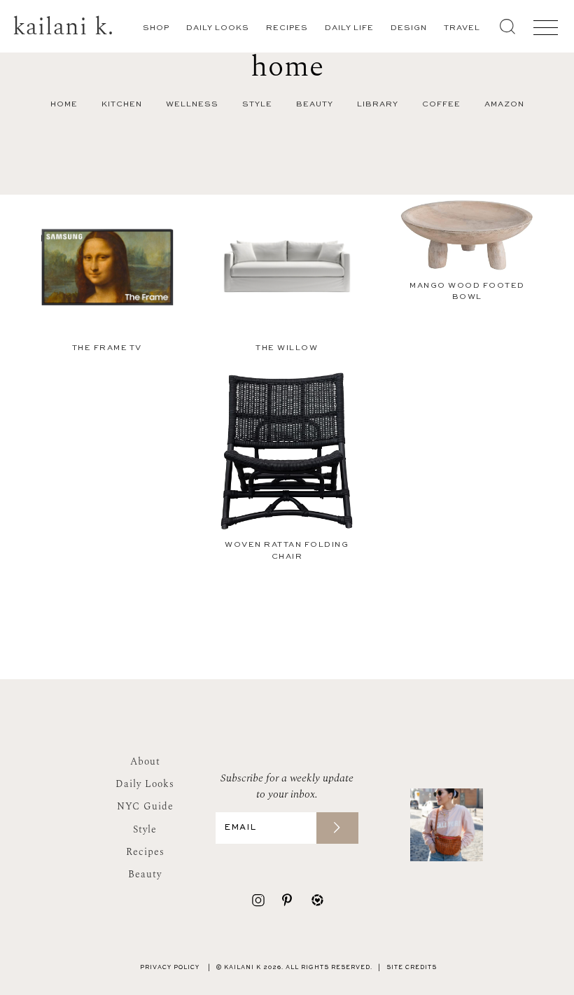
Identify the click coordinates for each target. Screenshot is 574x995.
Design (409, 28)
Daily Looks (217, 28)
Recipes (287, 28)
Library (377, 105)
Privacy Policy (170, 967)
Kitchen (122, 105)
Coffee (441, 105)
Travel (462, 28)
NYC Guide (145, 806)
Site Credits (411, 967)
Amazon (504, 105)
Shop (156, 28)
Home (64, 105)
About (145, 761)
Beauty (314, 105)
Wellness (192, 105)
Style (257, 105)
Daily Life (349, 28)
